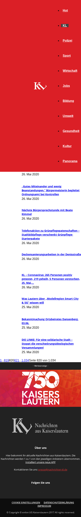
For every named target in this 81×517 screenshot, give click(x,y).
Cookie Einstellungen (26, 502)
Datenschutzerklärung (59, 502)
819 (6, 360)
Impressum (44, 506)
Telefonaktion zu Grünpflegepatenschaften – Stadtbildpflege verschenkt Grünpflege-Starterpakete (50, 234)
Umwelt (68, 116)
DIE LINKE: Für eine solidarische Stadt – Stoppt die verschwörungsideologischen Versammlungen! (48, 343)
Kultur (67, 146)
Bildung (68, 100)
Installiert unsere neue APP (40, 462)
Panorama (70, 161)
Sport (67, 55)
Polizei (67, 40)
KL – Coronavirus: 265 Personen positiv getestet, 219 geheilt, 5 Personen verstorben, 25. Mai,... (51, 279)
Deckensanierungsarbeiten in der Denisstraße (51, 254)
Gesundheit (71, 131)
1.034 (25, 360)
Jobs (66, 85)
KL (65, 25)
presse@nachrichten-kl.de (52, 469)
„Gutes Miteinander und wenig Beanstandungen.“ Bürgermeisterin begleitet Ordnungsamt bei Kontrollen (50, 190)
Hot (65, 10)
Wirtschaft (70, 70)
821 (16, 360)
